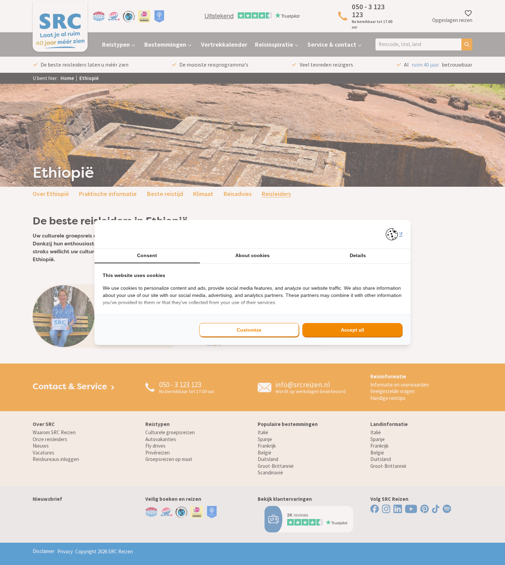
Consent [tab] (147, 255)
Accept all (352, 330)
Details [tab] (358, 255)
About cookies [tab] (252, 255)
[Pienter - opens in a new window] (394, 234)
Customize (249, 330)
